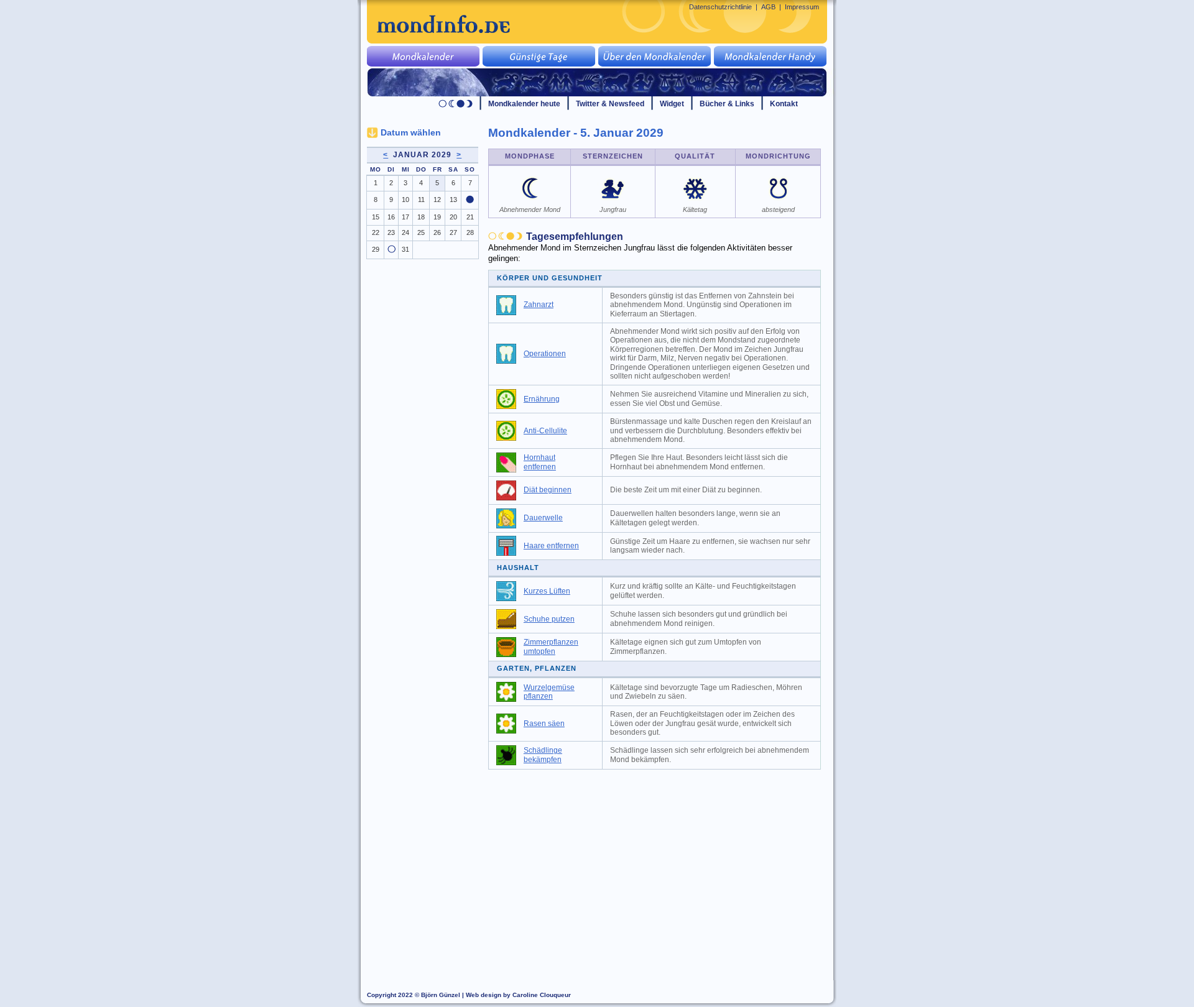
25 (421, 232)
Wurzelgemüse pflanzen (549, 692)
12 (437, 199)
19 (437, 217)
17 (405, 217)
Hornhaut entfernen (540, 462)
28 (470, 232)
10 (405, 199)
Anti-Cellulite (545, 430)
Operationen (545, 353)
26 (437, 232)
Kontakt (784, 103)
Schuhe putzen (549, 619)
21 (470, 217)
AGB (768, 7)
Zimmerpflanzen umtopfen (551, 647)
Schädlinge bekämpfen (543, 755)
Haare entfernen (551, 545)
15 (375, 217)
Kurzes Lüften (547, 591)
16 (391, 217)
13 (453, 199)
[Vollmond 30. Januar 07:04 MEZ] (391, 250)
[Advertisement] (661, 869)
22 (375, 232)
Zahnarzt (538, 304)
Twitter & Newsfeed (610, 103)
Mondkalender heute (524, 103)
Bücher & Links (727, 103)
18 (421, 217)
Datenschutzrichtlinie (720, 7)
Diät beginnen (548, 489)
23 (391, 232)
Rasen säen (544, 723)
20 (453, 217)
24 (405, 232)
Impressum (802, 7)
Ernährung (542, 399)
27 (453, 232)
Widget (672, 103)
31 (405, 249)
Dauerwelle (543, 517)
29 (375, 249)
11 (421, 199)
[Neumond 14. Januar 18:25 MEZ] (470, 201)
